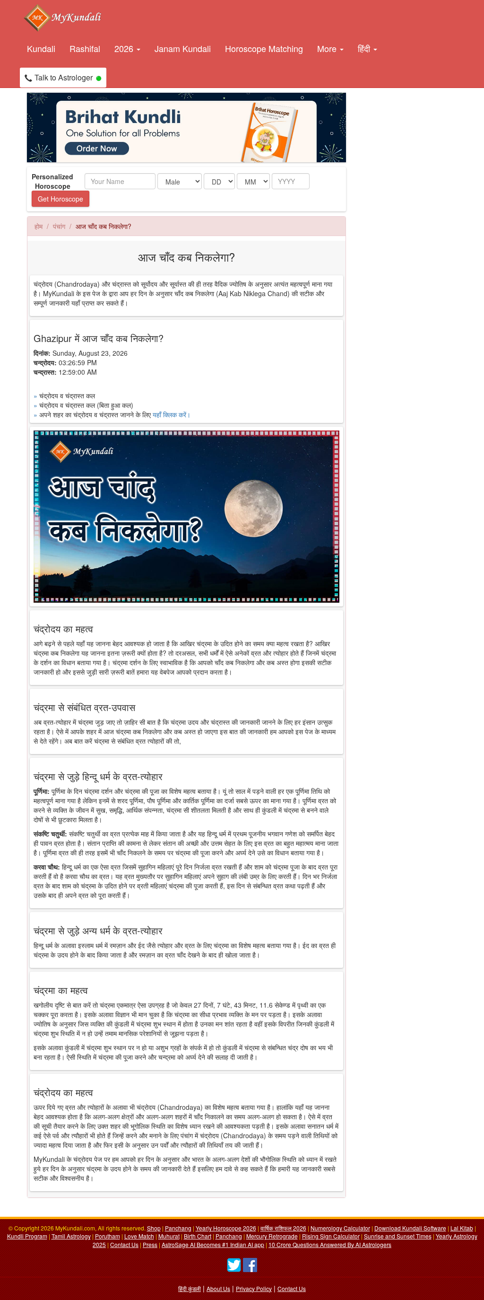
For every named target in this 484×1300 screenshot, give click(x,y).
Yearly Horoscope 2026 (226, 1228)
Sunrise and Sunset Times (398, 1236)
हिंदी (365, 48)
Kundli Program (27, 1236)
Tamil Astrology (71, 1236)
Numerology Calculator (340, 1228)
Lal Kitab (461, 1228)
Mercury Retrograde (272, 1236)
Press (150, 1244)
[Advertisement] (398, 235)
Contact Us (124, 1244)
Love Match (139, 1236)
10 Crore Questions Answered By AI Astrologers (329, 1244)
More (328, 48)
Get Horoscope (60, 198)
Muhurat (169, 1236)
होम (39, 226)
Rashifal (84, 48)
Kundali (41, 48)
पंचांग (59, 226)
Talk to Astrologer (64, 77)
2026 (125, 48)
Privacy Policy (254, 1288)
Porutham (107, 1236)
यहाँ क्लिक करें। (171, 414)
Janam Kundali (183, 48)
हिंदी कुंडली (189, 1288)
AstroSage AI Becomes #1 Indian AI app (213, 1244)
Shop (154, 1228)
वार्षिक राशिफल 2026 (283, 1228)
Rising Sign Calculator (331, 1236)
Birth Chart (197, 1236)
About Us (218, 1288)
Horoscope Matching (264, 48)
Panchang (178, 1228)
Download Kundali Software (410, 1228)
